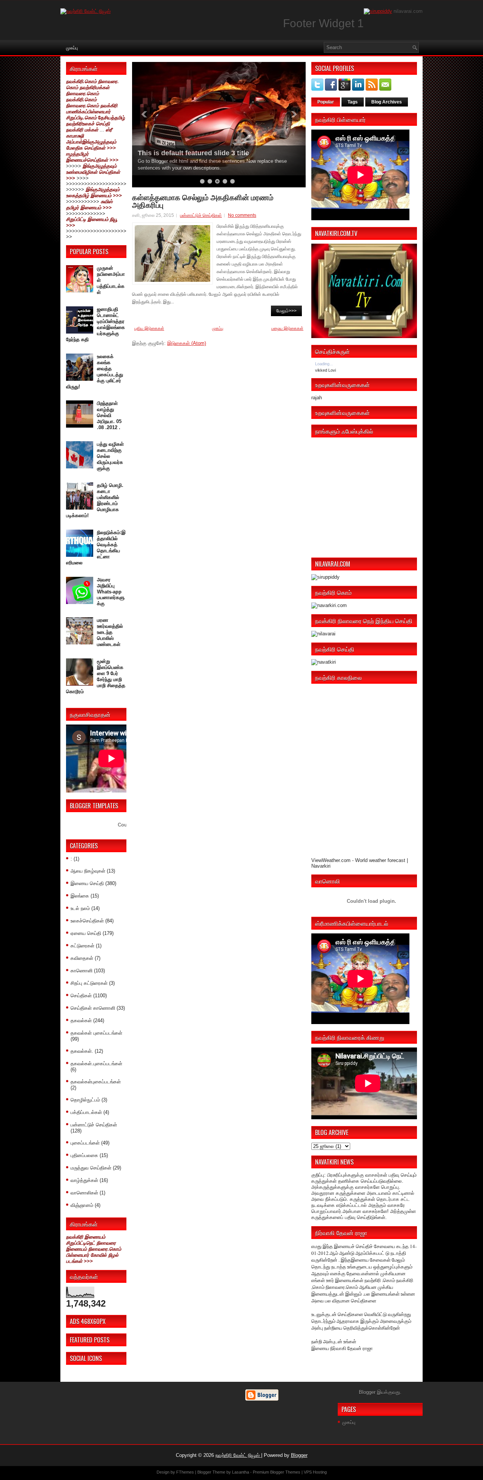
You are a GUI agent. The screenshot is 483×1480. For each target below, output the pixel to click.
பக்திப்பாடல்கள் (86, 1112)
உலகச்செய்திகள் (87, 921)
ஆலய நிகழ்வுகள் (88, 871)
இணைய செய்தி (87, 883)
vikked (321, 370)
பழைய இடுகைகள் (287, 328)
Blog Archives (386, 102)
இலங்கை (80, 896)
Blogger (367, 1392)
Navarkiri (321, 866)
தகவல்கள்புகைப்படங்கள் (96, 1082)
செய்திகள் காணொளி (93, 1008)
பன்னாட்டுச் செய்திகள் (94, 1125)
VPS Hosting (315, 1472)
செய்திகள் (81, 995)
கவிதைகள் (82, 958)
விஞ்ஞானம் (82, 1205)
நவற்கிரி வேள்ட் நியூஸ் (238, 1455)
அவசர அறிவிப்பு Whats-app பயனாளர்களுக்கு (111, 591)
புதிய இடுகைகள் (149, 328)
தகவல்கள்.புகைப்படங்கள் (96, 1063)
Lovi (332, 370)
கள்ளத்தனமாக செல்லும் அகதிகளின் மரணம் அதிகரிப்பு (203, 200)
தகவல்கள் (81, 1020)
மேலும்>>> (286, 311)
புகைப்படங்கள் (85, 1143)
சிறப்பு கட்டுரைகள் (89, 983)
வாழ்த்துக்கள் (84, 1180)
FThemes (185, 1472)
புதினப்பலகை (84, 1155)
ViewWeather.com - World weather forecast (358, 860)
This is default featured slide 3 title (193, 153)
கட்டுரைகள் (82, 946)
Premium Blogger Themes (276, 1472)
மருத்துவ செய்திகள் (91, 1168)
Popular (325, 102)
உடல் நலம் (80, 908)
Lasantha (240, 1472)
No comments (242, 215)
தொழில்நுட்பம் (85, 1100)
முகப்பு (72, 47)
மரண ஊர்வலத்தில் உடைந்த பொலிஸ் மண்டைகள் (110, 632)
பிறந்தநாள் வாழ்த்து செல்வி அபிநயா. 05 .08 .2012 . (109, 415)
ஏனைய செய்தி (86, 933)
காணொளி (81, 970)
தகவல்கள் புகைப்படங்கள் (96, 1033)
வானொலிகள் (84, 1193)
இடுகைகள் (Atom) (186, 343)
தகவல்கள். (82, 1051)
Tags (353, 102)
